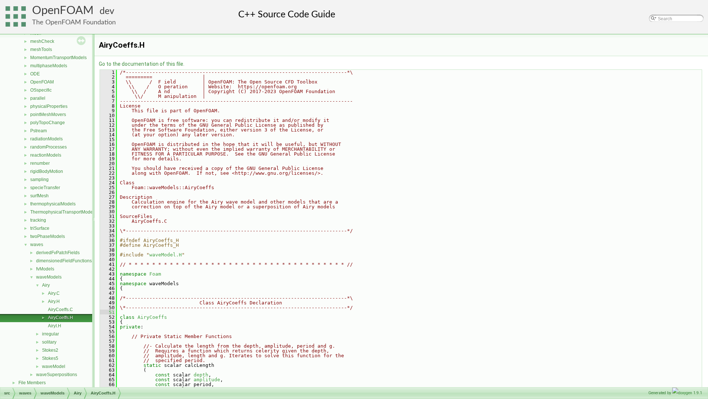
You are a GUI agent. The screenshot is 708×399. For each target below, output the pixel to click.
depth (201, 375)
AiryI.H (54, 325)
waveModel (53, 366)
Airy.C (54, 293)
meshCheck (42, 41)
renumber (40, 163)
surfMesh (39, 195)
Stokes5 (50, 358)
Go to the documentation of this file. (141, 64)
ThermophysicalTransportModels (63, 212)
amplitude (207, 379)
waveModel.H (165, 255)
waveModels (49, 277)
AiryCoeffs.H (60, 317)
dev (107, 11)
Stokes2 (50, 350)
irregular (50, 334)
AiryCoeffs (152, 317)
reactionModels (45, 155)
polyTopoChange (47, 122)
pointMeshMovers (48, 114)
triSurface (39, 228)
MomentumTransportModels (58, 57)
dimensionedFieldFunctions (64, 260)
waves (36, 244)
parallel (37, 98)
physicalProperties (48, 106)
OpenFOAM (63, 10)
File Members (32, 382)
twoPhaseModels (47, 236)
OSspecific (41, 90)
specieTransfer (45, 187)
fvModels (45, 269)
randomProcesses (48, 147)
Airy (46, 285)
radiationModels (46, 138)
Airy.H (54, 301)
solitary (49, 342)
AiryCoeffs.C (60, 309)
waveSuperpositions (56, 374)
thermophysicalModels (53, 204)
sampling (39, 179)
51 (107, 312)
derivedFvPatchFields (58, 252)
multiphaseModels (48, 65)
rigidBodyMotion (46, 171)
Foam (155, 274)
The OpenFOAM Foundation (74, 22)
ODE (35, 73)
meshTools (41, 49)
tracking (38, 220)
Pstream (38, 130)
